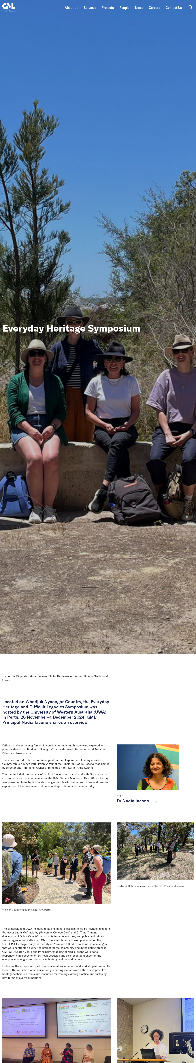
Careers (154, 8)
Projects (108, 8)
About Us (71, 8)
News (139, 8)
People (124, 8)
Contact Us (174, 8)
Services (90, 8)
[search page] (191, 7)
